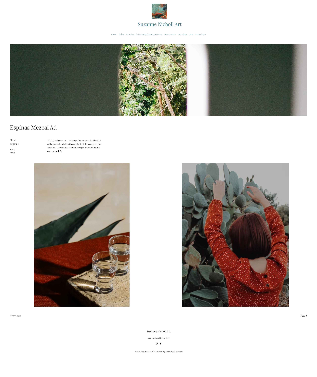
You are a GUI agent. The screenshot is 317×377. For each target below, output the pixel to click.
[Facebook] (160, 343)
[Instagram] (156, 343)
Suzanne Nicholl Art (160, 24)
